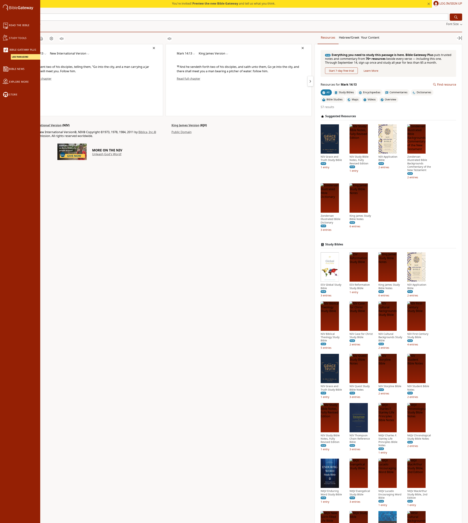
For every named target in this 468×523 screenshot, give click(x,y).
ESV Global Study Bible (331, 286)
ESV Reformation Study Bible (360, 286)
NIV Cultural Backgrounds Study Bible (390, 337)
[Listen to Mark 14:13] (62, 39)
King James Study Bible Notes (360, 217)
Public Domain (181, 132)
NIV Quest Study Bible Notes (360, 388)
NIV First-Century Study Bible (417, 335)
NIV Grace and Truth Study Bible (331, 158)
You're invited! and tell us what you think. (223, 3)
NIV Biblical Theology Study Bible (330, 337)
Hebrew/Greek (349, 37)
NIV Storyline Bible (389, 386)
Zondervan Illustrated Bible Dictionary (330, 219)
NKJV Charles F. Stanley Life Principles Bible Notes (387, 440)
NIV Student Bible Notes (418, 388)
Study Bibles (334, 244)
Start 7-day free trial (341, 70)
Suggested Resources (340, 116)
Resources (328, 37)
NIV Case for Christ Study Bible (361, 335)
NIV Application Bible (387, 158)
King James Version (185, 125)
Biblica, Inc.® (147, 132)
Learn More (371, 70)
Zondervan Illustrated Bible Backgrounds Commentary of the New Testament (419, 163)
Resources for (339, 84)
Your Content (370, 37)
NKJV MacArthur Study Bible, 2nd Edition (417, 494)
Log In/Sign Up (450, 3)
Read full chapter (188, 79)
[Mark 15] (310, 81)
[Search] (456, 17)
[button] (447, 4)
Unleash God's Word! (106, 154)
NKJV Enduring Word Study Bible (331, 492)
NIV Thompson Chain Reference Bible (360, 439)
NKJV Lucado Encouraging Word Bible (389, 494)
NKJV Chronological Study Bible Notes (419, 437)
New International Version (42, 125)
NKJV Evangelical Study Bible (360, 492)
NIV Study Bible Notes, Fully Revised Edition (359, 160)
